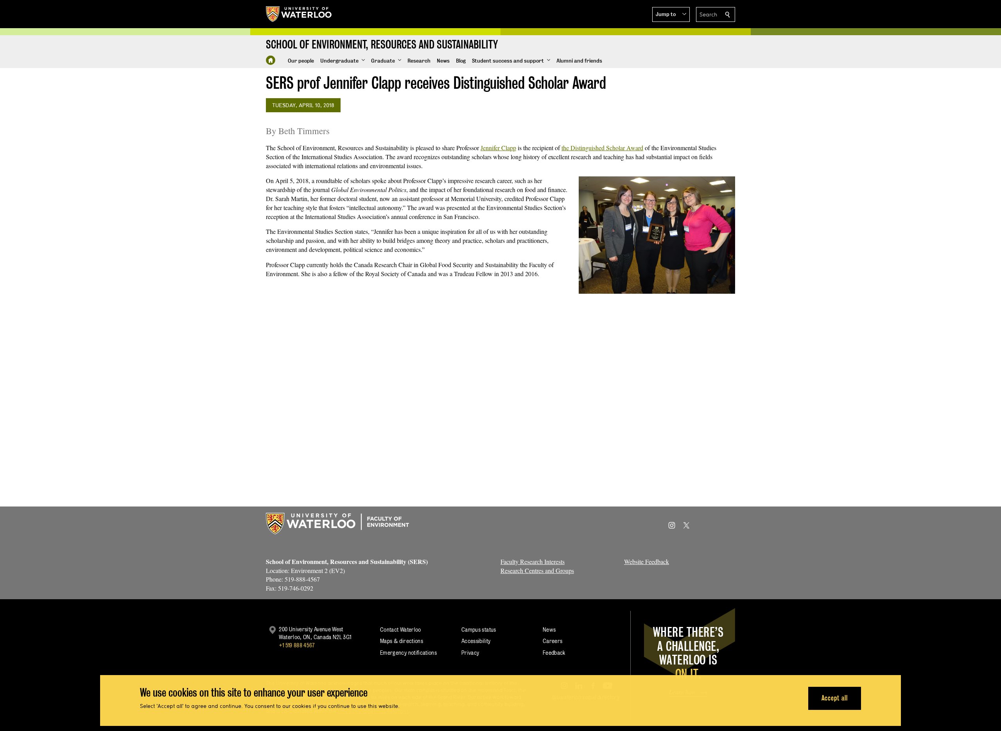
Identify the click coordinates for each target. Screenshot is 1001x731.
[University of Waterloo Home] (299, 14)
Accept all (835, 698)
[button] (671, 14)
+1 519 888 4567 (297, 645)
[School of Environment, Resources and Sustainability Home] (270, 60)
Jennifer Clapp (498, 148)
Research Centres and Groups (537, 570)
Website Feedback (646, 561)
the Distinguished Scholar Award (602, 148)
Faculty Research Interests (532, 561)
